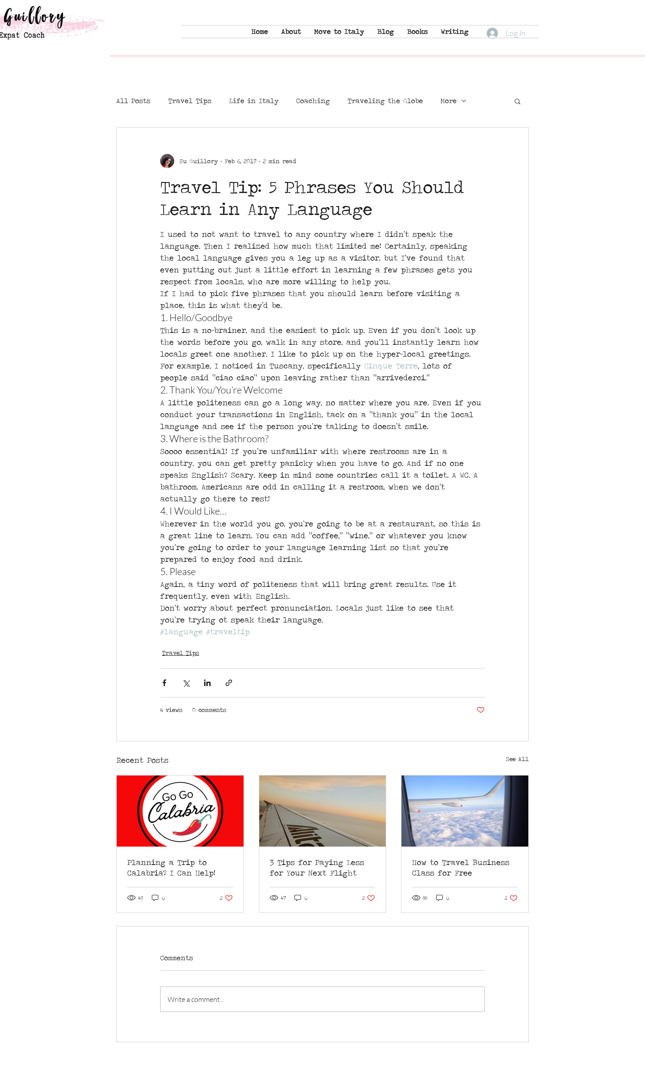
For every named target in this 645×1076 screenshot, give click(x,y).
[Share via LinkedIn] (207, 683)
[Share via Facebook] (164, 683)
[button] (517, 100)
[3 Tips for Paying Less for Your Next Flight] (322, 811)
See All (517, 759)
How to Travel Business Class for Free (460, 867)
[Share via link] (229, 683)
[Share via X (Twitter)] (186, 683)
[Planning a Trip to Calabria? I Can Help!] (180, 811)
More (449, 101)
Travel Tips (189, 101)
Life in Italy (254, 101)
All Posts (133, 101)
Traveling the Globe (385, 101)
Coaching (313, 101)
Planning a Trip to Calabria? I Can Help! (171, 867)
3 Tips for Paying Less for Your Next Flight (317, 867)
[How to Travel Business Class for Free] (464, 811)
